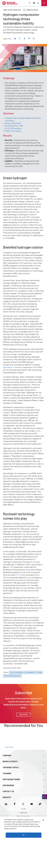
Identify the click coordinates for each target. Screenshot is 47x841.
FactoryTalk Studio (13, 123)
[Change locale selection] (34, 3)
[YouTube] (31, 803)
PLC (17, 575)
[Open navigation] (44, 3)
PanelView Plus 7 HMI (14, 126)
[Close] (43, 820)
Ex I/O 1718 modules (13, 129)
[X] (23, 803)
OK (23, 835)
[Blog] (40, 803)
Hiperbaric (7, 367)
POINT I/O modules (13, 131)
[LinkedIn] (6, 803)
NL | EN (23, 809)
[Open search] (30, 3)
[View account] (38, 3)
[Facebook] (14, 803)
